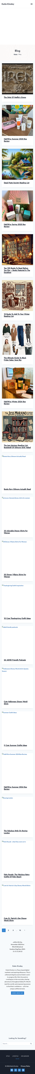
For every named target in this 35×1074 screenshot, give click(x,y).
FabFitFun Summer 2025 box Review (15, 140)
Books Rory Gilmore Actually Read (17, 489)
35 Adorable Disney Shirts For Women (16, 531)
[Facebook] (11, 1070)
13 (20, 930)
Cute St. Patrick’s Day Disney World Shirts (15, 919)
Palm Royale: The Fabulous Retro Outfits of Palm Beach (16, 875)
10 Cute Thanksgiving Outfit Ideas (17, 618)
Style (8, 1056)
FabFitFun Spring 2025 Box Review (15, 225)
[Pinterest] (23, 1070)
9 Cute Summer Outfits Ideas (15, 745)
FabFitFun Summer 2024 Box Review (15, 788)
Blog (17, 1059)
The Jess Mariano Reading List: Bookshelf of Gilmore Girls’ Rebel (17, 446)
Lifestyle (15, 1056)
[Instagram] (15, 1070)
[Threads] (19, 1070)
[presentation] (17, 78)
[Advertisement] (17, 26)
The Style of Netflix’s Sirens (15, 97)
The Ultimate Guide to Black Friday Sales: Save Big (15, 358)
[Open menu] (31, 4)
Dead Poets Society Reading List (16, 182)
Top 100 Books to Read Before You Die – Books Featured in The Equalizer (17, 270)
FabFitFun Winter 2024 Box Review (15, 402)
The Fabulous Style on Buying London (15, 831)
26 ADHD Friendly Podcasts (15, 660)
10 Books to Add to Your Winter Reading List (17, 315)
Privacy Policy (25, 1066)
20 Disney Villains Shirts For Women (15, 575)
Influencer (25, 1056)
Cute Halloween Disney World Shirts (15, 702)
